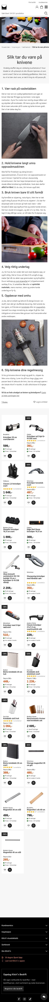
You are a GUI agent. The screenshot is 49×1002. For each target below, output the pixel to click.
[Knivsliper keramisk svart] (36, 471)
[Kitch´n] (4, 7)
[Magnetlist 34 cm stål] (12, 798)
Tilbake (5, 402)
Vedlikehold (26, 47)
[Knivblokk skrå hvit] (12, 707)
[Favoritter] (5, 456)
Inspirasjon (16, 47)
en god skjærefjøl (20, 281)
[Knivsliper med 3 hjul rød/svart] (12, 613)
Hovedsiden (6, 47)
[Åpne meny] (46, 7)
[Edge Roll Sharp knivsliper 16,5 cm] (36, 517)
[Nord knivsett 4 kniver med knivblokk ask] (36, 707)
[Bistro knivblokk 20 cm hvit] (12, 660)
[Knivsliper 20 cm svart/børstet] (12, 424)
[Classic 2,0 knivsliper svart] (12, 471)
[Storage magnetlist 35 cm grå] (36, 751)
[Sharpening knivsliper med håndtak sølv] (36, 562)
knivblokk (25, 307)
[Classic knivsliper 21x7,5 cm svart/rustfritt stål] (36, 613)
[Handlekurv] (41, 7)
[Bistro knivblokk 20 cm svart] (12, 751)
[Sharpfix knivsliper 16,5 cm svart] (12, 517)
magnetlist (40, 307)
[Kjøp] (10, 456)
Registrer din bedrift (13, 988)
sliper (36, 378)
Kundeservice (43, 2)
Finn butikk (32, 2)
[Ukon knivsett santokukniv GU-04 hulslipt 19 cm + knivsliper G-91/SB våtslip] (12, 562)
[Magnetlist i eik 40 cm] (36, 798)
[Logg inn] (37, 7)
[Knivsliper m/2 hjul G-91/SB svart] (36, 424)
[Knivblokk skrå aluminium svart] (36, 660)
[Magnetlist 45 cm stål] (12, 840)
